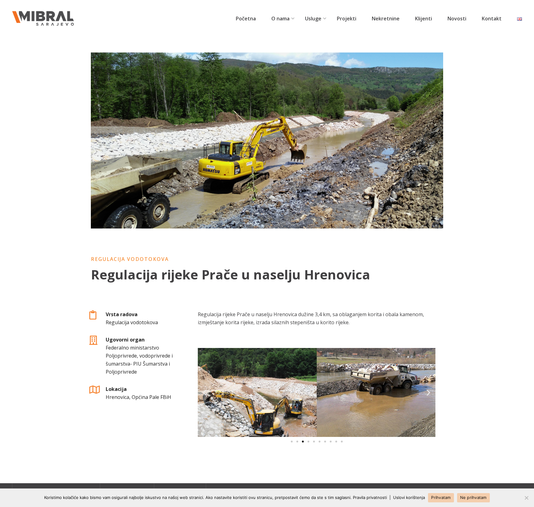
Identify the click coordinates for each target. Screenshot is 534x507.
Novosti (456, 18)
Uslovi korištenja (409, 497)
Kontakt (492, 18)
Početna (246, 18)
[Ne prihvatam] (526, 498)
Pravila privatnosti (370, 497)
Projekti (346, 18)
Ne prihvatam (473, 497)
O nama (280, 18)
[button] (292, 441)
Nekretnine (386, 18)
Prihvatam (441, 497)
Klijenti (423, 18)
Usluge (313, 18)
